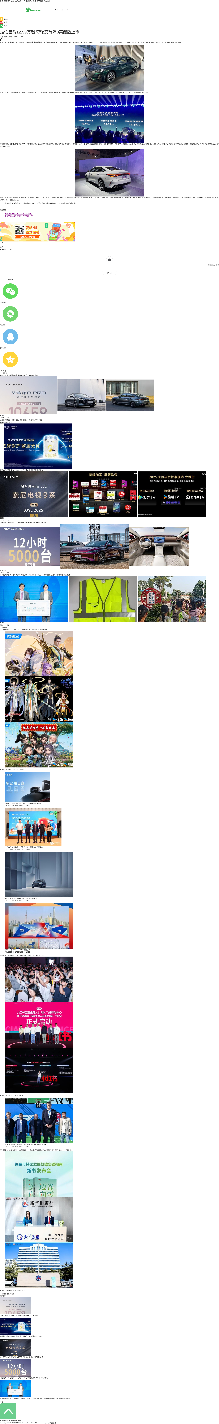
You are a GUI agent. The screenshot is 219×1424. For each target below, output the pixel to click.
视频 (30, 1)
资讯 (5, 1)
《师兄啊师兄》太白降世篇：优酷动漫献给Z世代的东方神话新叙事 (23, 630)
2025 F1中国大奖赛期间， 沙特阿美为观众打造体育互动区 (25, 1144)
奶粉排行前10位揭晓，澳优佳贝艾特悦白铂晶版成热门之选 (21, 420)
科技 (49, 1)
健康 (38, 1)
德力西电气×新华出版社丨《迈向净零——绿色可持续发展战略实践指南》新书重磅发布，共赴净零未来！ (37, 1150)
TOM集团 (3, 1420)
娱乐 (8, 1)
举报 (1, 247)
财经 (34, 1)
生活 (23, 1)
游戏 (16, 1)
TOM (2, 423)
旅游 (19, 1)
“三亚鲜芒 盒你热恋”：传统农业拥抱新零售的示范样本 (24, 847)
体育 (12, 1)
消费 (41, 1)
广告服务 (10, 1420)
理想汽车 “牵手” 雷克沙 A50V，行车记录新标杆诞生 (23, 803)
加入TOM (17, 1420)
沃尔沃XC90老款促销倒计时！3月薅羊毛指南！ (21, 898)
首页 (1, 1)
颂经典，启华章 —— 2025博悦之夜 (17, 950)
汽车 (45, 1)
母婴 (27, 1)
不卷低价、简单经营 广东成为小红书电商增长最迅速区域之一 (22, 955)
